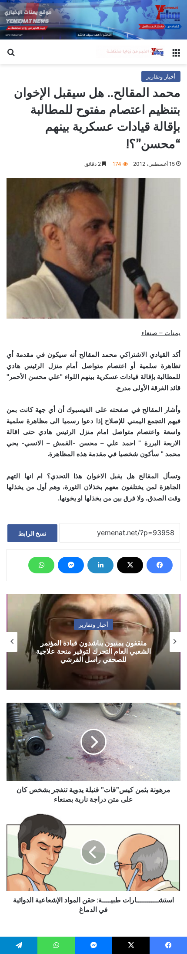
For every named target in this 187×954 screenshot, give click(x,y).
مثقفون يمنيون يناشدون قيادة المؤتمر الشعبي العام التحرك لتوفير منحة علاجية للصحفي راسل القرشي (93, 651)
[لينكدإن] (100, 565)
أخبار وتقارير (161, 76)
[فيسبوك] (160, 565)
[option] (93, 642)
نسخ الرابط (32, 533)
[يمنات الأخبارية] (130, 52)
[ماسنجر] (71, 565)
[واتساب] (41, 565)
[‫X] (130, 565)
